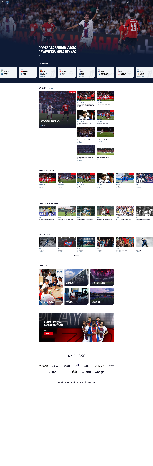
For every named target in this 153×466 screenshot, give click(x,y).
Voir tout (50, 88)
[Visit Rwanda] (87, 366)
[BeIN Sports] (86, 372)
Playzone (26, 2)
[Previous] (40, 72)
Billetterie (138, 2)
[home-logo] (7, 2)
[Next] (113, 72)
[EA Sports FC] (75, 372)
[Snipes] (52, 372)
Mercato (13, 2)
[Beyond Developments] (43, 366)
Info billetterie (140, 76)
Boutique (144, 2)
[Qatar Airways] (82, 355)
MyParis (32, 2)
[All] (77, 366)
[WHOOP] (99, 366)
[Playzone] (48, 333)
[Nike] (71, 355)
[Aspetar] (63, 372)
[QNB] (111, 366)
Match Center (43, 76)
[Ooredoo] (66, 366)
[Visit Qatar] (55, 366)
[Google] (99, 372)
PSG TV (19, 2)
